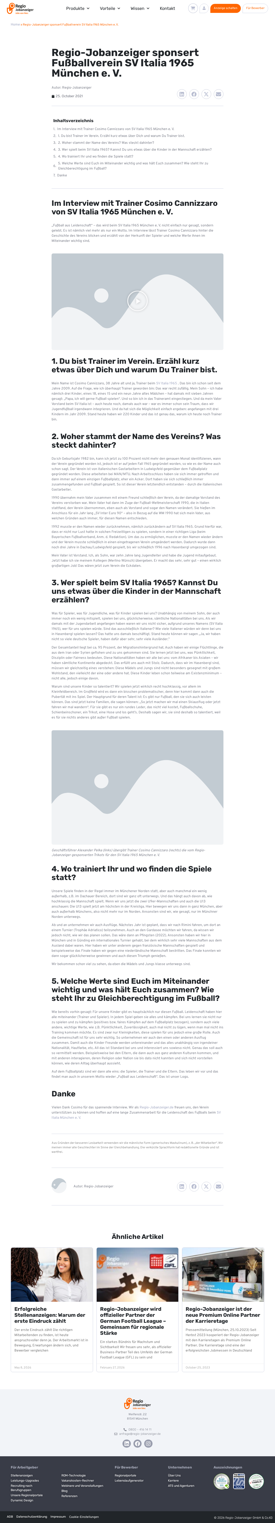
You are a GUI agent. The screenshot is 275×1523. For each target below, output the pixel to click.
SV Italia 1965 (166, 383)
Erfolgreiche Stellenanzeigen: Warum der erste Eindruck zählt (49, 1315)
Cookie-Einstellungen (84, 1517)
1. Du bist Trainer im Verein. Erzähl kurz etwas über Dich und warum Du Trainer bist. (121, 136)
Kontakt (167, 8)
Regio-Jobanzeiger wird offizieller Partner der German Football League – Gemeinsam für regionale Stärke (133, 1321)
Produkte (75, 8)
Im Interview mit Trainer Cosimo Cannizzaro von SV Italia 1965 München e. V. (115, 129)
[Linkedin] (126, 1444)
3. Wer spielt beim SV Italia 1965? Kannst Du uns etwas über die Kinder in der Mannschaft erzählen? (135, 150)
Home (15, 25)
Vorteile (107, 8)
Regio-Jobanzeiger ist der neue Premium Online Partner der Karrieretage (223, 1315)
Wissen (137, 8)
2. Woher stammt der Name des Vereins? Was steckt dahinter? (106, 143)
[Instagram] (148, 1444)
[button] (182, 94)
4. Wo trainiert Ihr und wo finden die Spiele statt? (95, 157)
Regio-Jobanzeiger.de (157, 1107)
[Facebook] (137, 1444)
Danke (62, 175)
